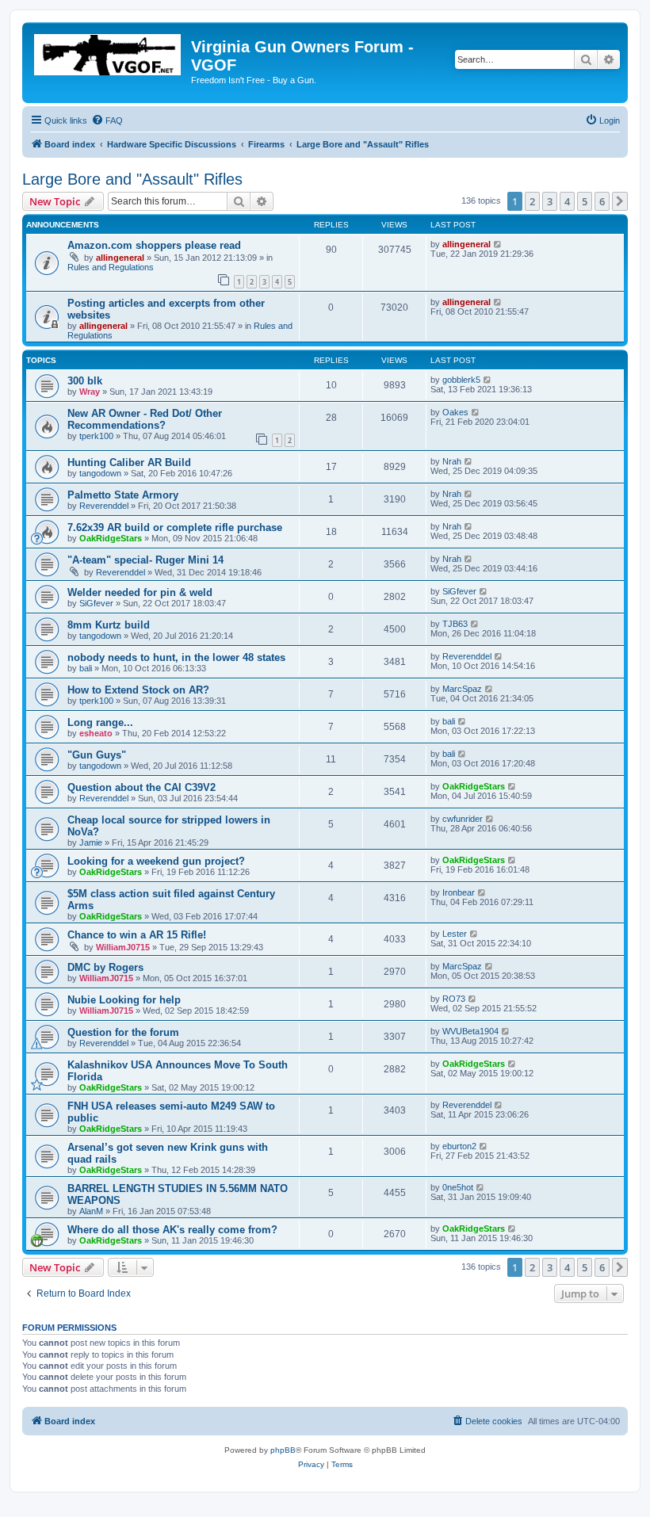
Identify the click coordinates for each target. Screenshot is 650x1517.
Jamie (90, 842)
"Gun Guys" (96, 755)
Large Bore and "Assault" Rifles (132, 179)
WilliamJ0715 (123, 947)
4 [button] (567, 201)
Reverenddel (103, 505)
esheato (96, 733)
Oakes (455, 412)
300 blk (84, 381)
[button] (620, 201)
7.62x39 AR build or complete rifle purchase (174, 527)
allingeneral (120, 257)
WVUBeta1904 (470, 1031)
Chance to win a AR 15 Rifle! (136, 935)
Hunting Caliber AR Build (129, 462)
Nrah (451, 461)
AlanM (91, 1211)
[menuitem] (107, 120)
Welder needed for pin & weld (139, 592)
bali (85, 668)
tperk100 (96, 436)
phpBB (283, 1450)
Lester (454, 933)
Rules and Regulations (110, 267)
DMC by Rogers (105, 967)
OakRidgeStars (110, 538)
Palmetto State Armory (122, 495)
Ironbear (458, 892)
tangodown (100, 473)
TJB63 (455, 624)
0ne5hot (457, 1187)
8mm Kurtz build (108, 625)
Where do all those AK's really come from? (172, 1230)
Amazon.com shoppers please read (154, 245)
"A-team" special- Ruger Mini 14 (145, 560)
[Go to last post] (498, 244)
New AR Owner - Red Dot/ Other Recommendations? (144, 419)
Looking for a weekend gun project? (156, 861)
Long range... (100, 722)
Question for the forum (123, 1032)
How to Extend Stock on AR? (138, 690)
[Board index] (108, 51)
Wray (89, 391)
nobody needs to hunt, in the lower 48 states (176, 657)
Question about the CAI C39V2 (141, 787)
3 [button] (549, 201)
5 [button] (584, 201)
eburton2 (459, 1146)
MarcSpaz (462, 689)
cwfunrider (462, 818)
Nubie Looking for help (124, 1000)
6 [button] (602, 201)
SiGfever (96, 603)
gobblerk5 (461, 379)
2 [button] (532, 201)
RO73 (453, 998)
